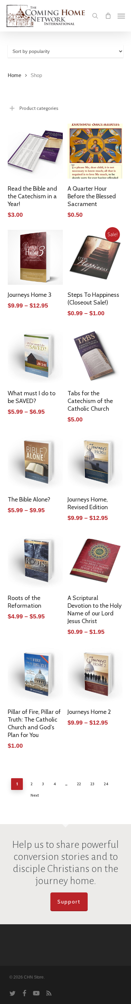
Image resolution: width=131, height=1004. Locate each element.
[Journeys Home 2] (95, 674)
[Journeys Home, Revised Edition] (95, 461)
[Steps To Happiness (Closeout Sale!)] (95, 257)
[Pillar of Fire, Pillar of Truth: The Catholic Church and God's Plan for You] (35, 674)
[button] (121, 15)
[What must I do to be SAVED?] (35, 355)
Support (69, 901)
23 (92, 783)
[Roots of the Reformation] (35, 560)
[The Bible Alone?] (35, 461)
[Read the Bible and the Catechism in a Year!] (35, 151)
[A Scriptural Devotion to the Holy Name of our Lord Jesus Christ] (95, 560)
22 (79, 783)
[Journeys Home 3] (35, 257)
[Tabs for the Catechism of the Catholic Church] (95, 355)
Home (14, 75)
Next (35, 795)
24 (106, 783)
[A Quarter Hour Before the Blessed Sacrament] (95, 151)
